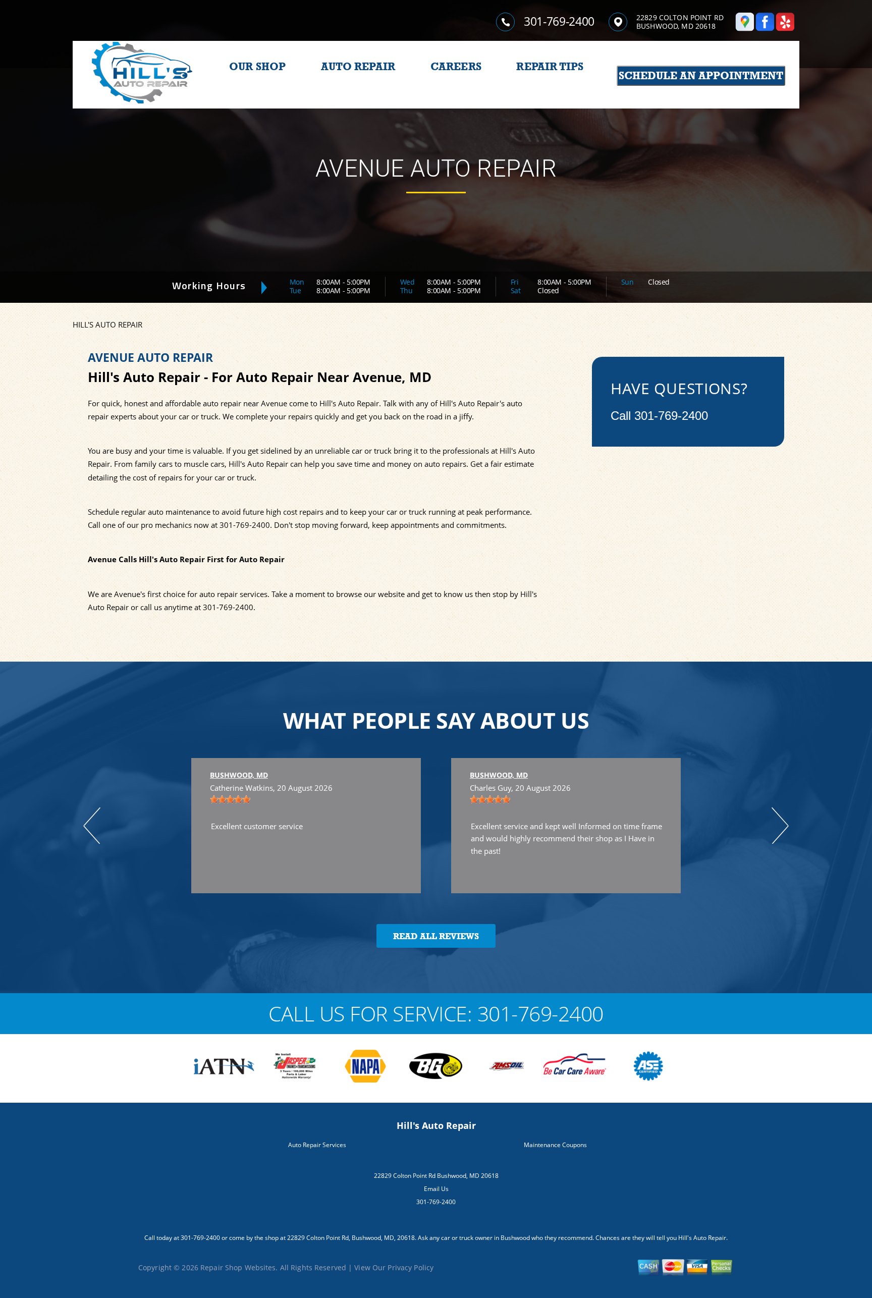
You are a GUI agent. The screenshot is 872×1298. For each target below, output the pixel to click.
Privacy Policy (410, 1267)
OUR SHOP (257, 66)
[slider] (230, 799)
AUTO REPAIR (358, 66)
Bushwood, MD (239, 775)
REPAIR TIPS (549, 66)
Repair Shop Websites (238, 1267)
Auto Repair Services (317, 1145)
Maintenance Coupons (555, 1145)
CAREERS (455, 66)
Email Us (436, 1188)
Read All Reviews (436, 936)
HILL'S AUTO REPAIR (107, 324)
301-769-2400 (559, 21)
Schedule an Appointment (701, 75)
